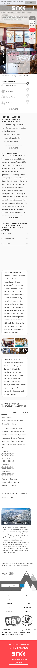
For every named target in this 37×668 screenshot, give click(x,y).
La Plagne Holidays (8, 493)
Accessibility (27, 607)
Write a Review (18, 67)
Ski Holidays (11, 12)
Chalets (22, 493)
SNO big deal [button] (30, 2)
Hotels (3, 497)
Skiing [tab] (16, 523)
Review (7, 76)
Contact (9, 600)
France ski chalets (22, 566)
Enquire (18, 663)
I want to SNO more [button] (7, 3)
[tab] (4, 412)
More (25, 76)
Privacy (28, 603)
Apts (12, 497)
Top (3, 76)
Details (20, 76)
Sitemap (27, 611)
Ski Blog (9, 603)
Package (14, 76)
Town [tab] (6, 523)
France (29, 12)
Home (3, 12)
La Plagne (5, 15)
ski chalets (7, 566)
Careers (28, 600)
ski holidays (29, 563)
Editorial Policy (9, 611)
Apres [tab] (26, 523)
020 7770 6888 (16, 645)
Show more (13, 148)
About (28, 596)
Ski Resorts (21, 12)
